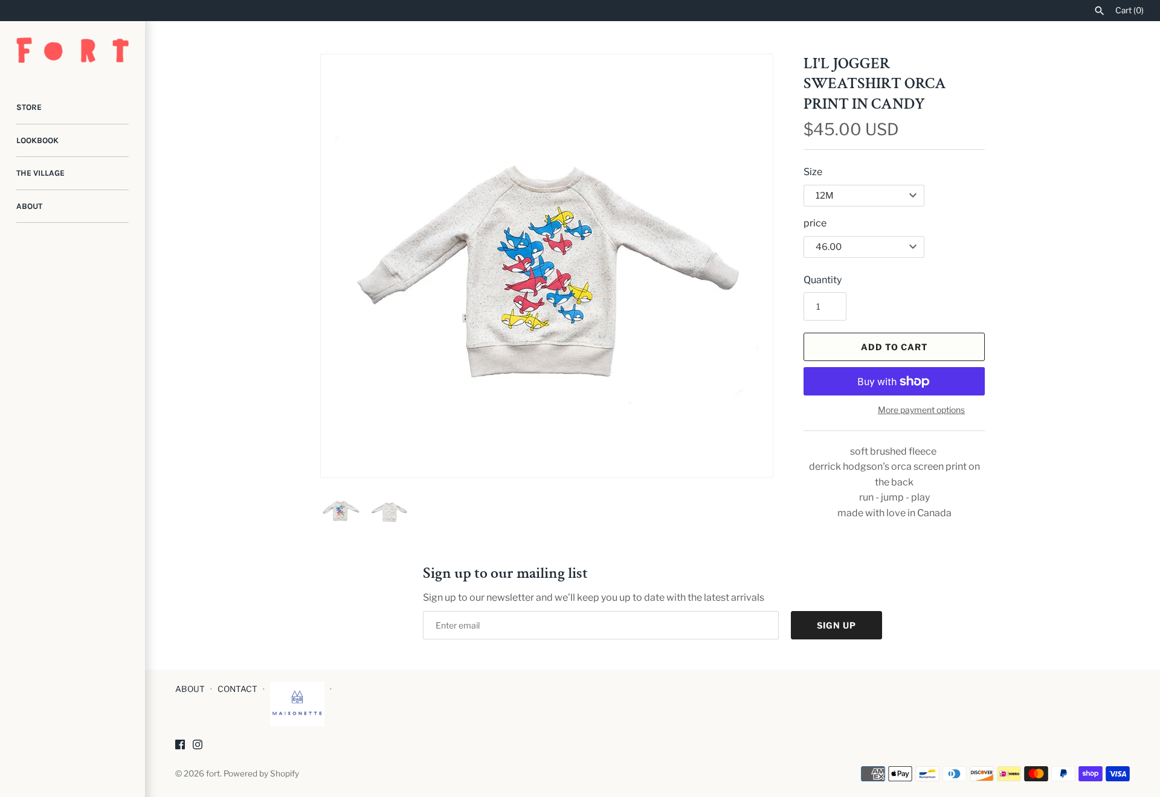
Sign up (836, 625)
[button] (747, 265)
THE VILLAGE (40, 173)
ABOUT (29, 206)
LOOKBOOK (37, 140)
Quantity (823, 280)
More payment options (921, 410)
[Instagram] (197, 746)
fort (213, 773)
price (815, 223)
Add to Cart (894, 347)
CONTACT (237, 689)
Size (813, 172)
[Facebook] (180, 746)
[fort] (72, 50)
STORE (29, 107)
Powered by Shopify (261, 773)
